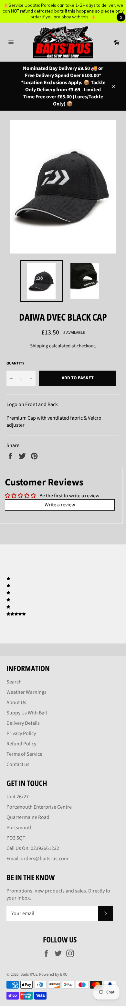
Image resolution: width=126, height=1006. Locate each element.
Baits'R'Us (28, 974)
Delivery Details (23, 723)
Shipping (39, 346)
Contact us (17, 764)
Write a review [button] (60, 504)
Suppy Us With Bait (26, 712)
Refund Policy (21, 743)
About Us (16, 702)
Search (14, 681)
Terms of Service (24, 754)
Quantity (15, 363)
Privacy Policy (21, 733)
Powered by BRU (53, 974)
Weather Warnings (26, 692)
